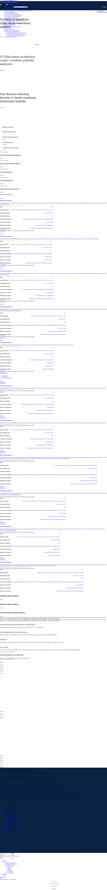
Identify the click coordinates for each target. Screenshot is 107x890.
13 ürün (3, 133)
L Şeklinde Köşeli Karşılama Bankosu (11, 31)
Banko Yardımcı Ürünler (9, 822)
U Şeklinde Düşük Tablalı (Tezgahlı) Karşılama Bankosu (18, 9)
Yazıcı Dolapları (10, 830)
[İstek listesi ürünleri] (100, 7)
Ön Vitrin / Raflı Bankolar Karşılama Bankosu (13, 15)
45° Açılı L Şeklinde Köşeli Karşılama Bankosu (16, 32)
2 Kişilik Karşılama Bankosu (16, 203)
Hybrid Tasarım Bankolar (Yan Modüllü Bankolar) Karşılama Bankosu (18, 10)
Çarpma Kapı (10, 824)
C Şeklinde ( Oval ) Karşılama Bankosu (12, 30)
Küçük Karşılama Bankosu (9, 11)
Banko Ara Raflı (10, 825)
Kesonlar (9, 823)
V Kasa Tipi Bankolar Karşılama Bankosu (12, 16)
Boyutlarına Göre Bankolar (12, 819)
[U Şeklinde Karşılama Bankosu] (7, 129)
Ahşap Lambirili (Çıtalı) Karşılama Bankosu (13, 23)
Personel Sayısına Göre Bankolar (13, 816)
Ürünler (6, 813)
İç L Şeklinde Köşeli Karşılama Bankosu (15, 33)
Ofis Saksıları (10, 827)
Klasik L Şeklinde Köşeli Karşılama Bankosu (16, 35)
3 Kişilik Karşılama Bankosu (16, 238)
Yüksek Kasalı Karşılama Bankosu (11, 17)
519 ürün (4, 144)
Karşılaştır (4, 875)
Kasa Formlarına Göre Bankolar (13, 820)
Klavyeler (9, 826)
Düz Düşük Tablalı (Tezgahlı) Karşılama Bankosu (16, 6)
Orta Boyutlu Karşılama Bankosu (96, 203)
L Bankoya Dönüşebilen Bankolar (11, 13)
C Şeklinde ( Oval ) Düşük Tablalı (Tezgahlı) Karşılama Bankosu (19, 7)
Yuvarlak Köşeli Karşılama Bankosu (11, 18)
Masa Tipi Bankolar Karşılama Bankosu (12, 14)
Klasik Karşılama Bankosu (9, 25)
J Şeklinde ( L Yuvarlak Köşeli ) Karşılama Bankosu (17, 34)
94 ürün (3, 139)
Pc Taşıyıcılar (10, 829)
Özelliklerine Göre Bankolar (12, 815)
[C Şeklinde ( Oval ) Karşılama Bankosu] (7, 145)
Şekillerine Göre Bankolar (12, 814)
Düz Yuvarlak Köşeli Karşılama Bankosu (15, 19)
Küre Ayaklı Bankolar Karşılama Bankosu (12, 26)
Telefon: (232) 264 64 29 (10, 807)
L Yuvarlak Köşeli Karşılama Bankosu (14, 20)
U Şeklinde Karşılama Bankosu (10, 37)
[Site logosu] (3, 10)
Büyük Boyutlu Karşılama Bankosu (11, 1)
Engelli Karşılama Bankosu (9, 24)
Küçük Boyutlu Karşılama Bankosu (57, 203)
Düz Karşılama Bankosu (9, 29)
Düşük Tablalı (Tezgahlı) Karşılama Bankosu (13, 5)
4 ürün (3, 149)
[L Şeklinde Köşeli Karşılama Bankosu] (7, 134)
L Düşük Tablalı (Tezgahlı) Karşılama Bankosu (16, 8)
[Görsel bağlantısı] (11, 811)
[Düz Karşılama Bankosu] (7, 140)
